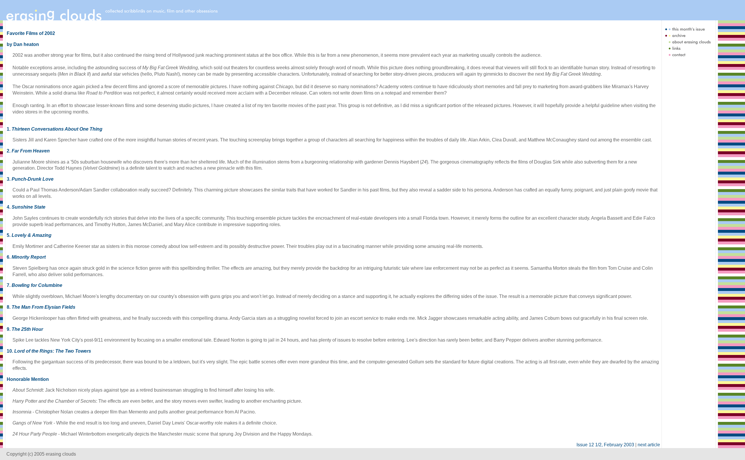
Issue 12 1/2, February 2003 (605, 444)
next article (649, 444)
